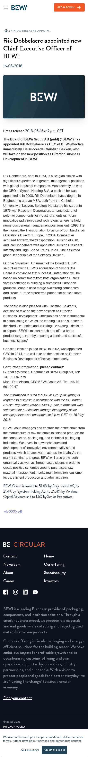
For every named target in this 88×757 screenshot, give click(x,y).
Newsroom (11, 564)
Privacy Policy (14, 727)
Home (49, 556)
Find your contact (17, 698)
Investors (51, 581)
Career (8, 581)
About (8, 573)
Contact (10, 556)
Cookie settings (30, 750)
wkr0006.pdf (13, 511)
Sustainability (55, 573)
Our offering (54, 564)
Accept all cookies (54, 750)
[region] (44, 743)
